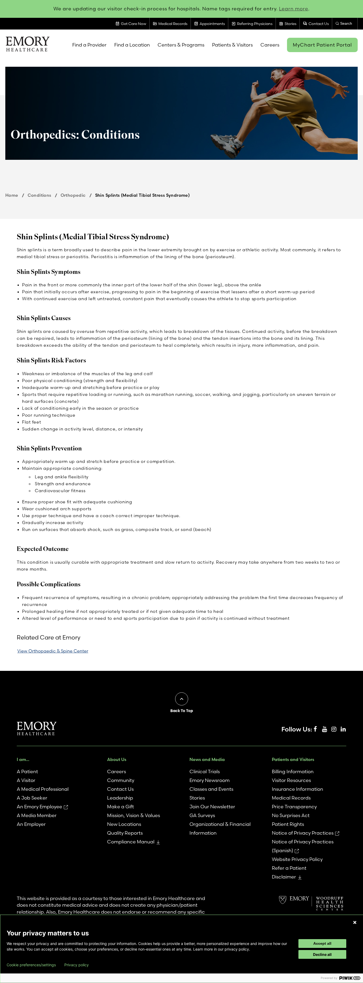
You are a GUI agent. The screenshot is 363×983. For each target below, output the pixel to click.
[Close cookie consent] (355, 922)
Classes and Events (211, 789)
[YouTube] (324, 729)
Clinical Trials (204, 771)
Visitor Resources (291, 780)
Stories (197, 798)
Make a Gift (120, 807)
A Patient (27, 771)
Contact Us (120, 789)
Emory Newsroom (209, 780)
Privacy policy (76, 965)
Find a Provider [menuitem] (89, 45)
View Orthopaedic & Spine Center (52, 651)
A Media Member (37, 815)
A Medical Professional (43, 789)
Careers (116, 771)
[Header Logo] (27, 45)
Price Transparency (294, 807)
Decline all (322, 954)
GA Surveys (202, 815)
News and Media (207, 759)
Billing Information (293, 771)
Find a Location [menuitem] (132, 45)
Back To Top (181, 710)
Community (120, 780)
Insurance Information (297, 789)
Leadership (120, 798)
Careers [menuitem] (269, 45)
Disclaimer (284, 877)
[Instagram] (334, 729)
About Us (116, 759)
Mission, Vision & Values (133, 815)
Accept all (322, 943)
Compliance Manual (130, 842)
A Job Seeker (32, 798)
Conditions (39, 195)
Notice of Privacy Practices (303, 833)
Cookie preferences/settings (31, 965)
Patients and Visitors (293, 759)
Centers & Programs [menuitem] (181, 45)
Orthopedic (73, 195)
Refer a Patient (289, 868)
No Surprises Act (291, 815)
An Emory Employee (39, 807)
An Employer (31, 824)
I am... (23, 759)
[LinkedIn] (343, 729)
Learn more (294, 9)
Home (11, 195)
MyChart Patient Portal (322, 45)
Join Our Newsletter (212, 807)
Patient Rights (288, 824)
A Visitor (26, 780)
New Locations (124, 824)
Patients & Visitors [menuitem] (232, 45)
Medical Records (291, 798)
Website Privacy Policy (297, 859)
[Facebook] (315, 729)
